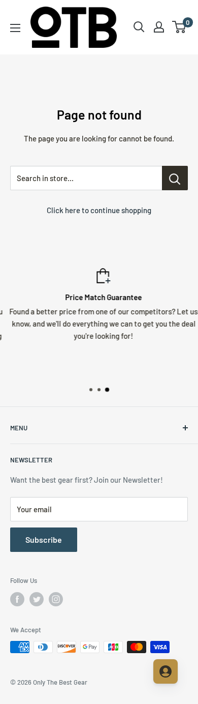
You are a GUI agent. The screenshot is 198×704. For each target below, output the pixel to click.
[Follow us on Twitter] (36, 599)
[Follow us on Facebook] (17, 599)
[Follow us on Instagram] (56, 599)
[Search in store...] (175, 178)
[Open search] (139, 27)
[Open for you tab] (165, 671)
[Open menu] (15, 28)
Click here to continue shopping (99, 210)
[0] (179, 27)
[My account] (159, 27)
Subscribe (43, 539)
